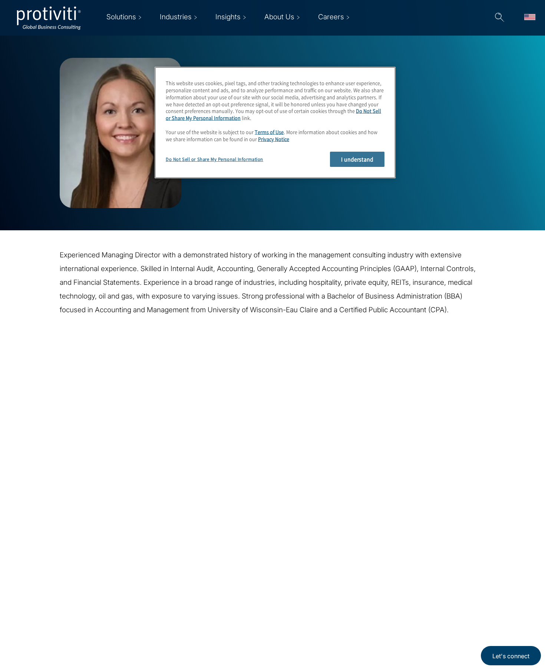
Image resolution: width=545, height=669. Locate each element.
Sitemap (200, 619)
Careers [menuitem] (331, 17)
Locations (202, 577)
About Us (156, 577)
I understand (357, 159)
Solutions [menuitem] (121, 17)
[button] (499, 18)
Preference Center (216, 598)
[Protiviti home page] (56, 586)
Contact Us (158, 619)
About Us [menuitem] (279, 17)
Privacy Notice (273, 139)
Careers (153, 598)
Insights (153, 640)
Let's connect (510, 656)
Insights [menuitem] (228, 17)
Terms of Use (269, 132)
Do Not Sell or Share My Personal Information (214, 159)
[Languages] (530, 18)
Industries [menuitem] (176, 17)
